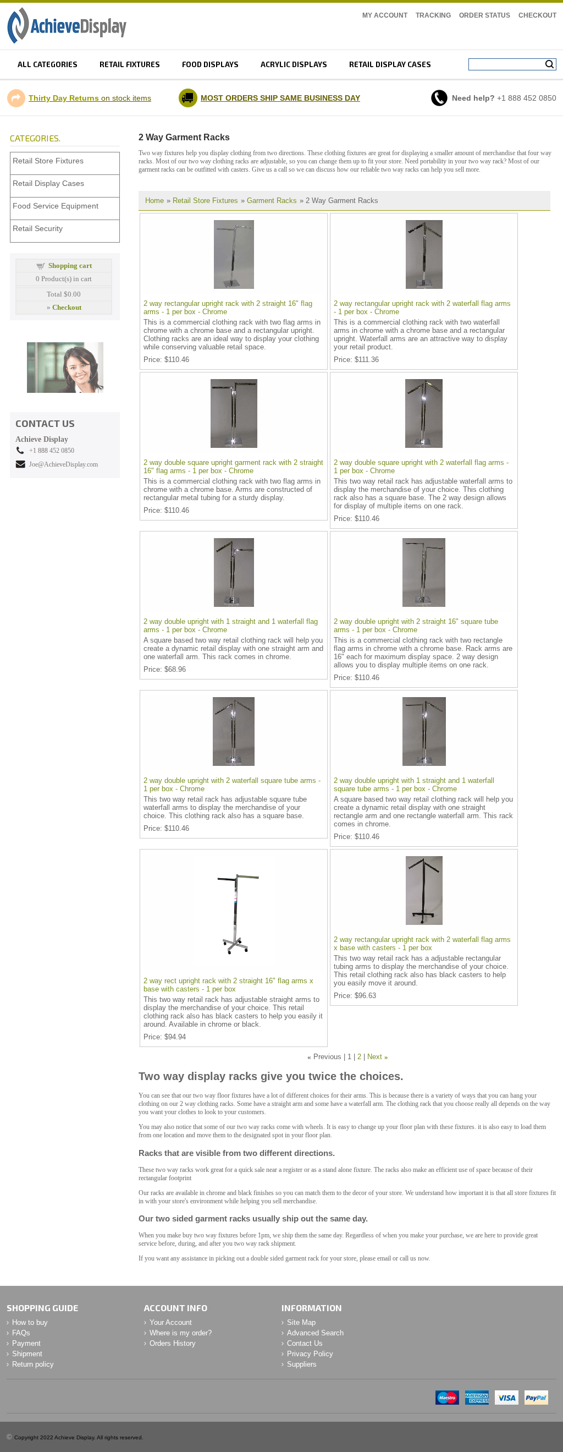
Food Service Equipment (55, 205)
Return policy (33, 1364)
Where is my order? (181, 1333)
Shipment (27, 1354)
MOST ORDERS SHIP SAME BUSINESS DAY (280, 98)
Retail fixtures (130, 64)
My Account (384, 15)
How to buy (30, 1322)
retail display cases (390, 64)
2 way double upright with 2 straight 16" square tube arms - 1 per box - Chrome (416, 625)
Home (154, 200)
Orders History (173, 1343)
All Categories (48, 64)
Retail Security (38, 228)
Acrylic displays (294, 64)
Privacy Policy (310, 1354)
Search (549, 64)
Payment (26, 1343)
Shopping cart (70, 265)
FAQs (21, 1333)
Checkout (537, 15)
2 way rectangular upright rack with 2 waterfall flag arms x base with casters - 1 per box (422, 943)
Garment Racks (272, 200)
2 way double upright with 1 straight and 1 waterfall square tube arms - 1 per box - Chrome (414, 784)
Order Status (484, 15)
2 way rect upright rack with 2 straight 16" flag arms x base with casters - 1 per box (228, 985)
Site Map (301, 1322)
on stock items (90, 98)
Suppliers (302, 1364)
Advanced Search (315, 1333)
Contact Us (305, 1343)
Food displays (210, 64)
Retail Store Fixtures (205, 200)
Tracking (433, 15)
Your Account (171, 1322)
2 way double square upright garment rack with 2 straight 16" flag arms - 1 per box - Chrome (233, 466)
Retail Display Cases (48, 183)
